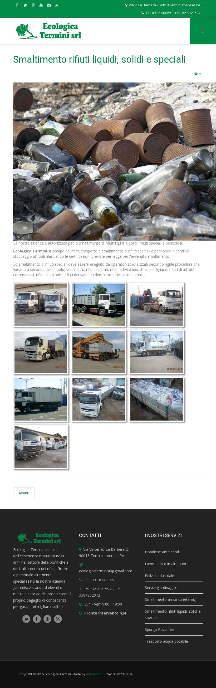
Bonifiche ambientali (162, 551)
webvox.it (93, 674)
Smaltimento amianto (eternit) (171, 599)
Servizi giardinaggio (161, 587)
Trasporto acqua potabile (166, 641)
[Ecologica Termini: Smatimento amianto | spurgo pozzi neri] (48, 31)
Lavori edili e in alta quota (167, 563)
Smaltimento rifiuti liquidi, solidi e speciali (99, 59)
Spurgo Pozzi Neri (160, 629)
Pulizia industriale (159, 575)
